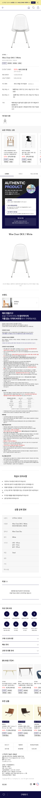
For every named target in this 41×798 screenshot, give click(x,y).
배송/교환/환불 (34, 174)
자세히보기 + (31, 83)
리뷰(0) (20, 174)
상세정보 (7, 174)
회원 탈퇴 (4, 784)
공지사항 (7, 749)
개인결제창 (20, 749)
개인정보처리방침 (34, 745)
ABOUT (7, 745)
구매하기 (24, 794)
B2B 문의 (34, 749)
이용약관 (20, 745)
